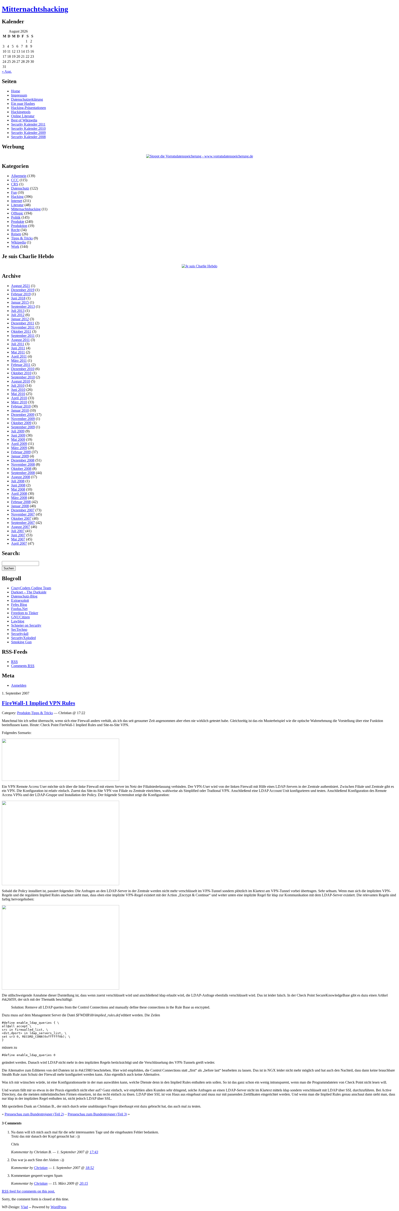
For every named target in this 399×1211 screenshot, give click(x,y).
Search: (11, 553)
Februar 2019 (21, 294)
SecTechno (19, 629)
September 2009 (23, 427)
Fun (14, 192)
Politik (16, 217)
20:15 (83, 1183)
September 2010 (23, 377)
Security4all (19, 634)
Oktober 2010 (21, 373)
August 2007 (20, 527)
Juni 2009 (18, 435)
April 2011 (19, 356)
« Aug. (7, 71)
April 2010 (19, 398)
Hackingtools (20, 112)
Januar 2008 (20, 506)
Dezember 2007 (22, 510)
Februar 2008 (21, 502)
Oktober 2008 (21, 469)
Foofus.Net (19, 609)
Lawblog (17, 621)
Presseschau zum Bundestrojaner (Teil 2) (34, 1114)
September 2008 (23, 473)
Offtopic (17, 213)
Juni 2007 (18, 535)
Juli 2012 (17, 315)
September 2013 (23, 306)
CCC (15, 180)
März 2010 (19, 402)
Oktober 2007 (21, 518)
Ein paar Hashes (23, 104)
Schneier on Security (26, 625)
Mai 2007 (18, 539)
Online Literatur (22, 116)
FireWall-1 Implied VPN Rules (38, 703)
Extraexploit (20, 600)
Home (15, 91)
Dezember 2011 (22, 323)
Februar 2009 (21, 452)
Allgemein (18, 176)
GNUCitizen (20, 617)
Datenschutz (20, 188)
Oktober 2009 (21, 423)
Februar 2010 (21, 406)
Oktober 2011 (21, 331)
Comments (22, 666)
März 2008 (19, 498)
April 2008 (19, 493)
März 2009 (19, 448)
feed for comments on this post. (28, 1191)
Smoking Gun (21, 642)
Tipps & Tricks (22, 238)
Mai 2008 (18, 489)
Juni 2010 (18, 390)
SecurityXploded (23, 638)
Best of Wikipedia (24, 120)
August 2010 (20, 381)
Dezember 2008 (22, 460)
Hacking (17, 197)
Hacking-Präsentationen (28, 108)
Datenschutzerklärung (27, 99)
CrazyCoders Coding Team (31, 588)
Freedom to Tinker (24, 613)
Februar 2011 (20, 365)
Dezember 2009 (22, 415)
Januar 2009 (20, 456)
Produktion (19, 226)
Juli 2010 (17, 385)
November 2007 (23, 514)
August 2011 (20, 340)
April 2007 (19, 543)
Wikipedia (18, 242)
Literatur (17, 205)
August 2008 (20, 477)
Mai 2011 (18, 352)
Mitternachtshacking (35, 9)
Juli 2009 (17, 431)
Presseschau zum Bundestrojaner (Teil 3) (97, 1114)
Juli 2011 (17, 344)
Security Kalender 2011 (28, 124)
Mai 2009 (18, 439)
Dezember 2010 (22, 369)
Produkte (17, 221)
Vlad (24, 1207)
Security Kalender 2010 (28, 128)
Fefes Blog (19, 605)
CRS (14, 184)
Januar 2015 (20, 302)
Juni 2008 (18, 485)
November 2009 (23, 419)
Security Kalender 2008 (28, 137)
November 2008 (23, 464)
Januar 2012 (20, 319)
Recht (15, 230)
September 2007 (23, 523)
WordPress (58, 1207)
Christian (41, 1168)
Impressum (19, 95)
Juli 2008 (17, 481)
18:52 (89, 1168)
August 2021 (20, 286)
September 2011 (23, 336)
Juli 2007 (17, 531)
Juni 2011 (18, 348)
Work (15, 246)
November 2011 (23, 327)
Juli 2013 (17, 311)
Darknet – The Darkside (28, 592)
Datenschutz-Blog (24, 596)
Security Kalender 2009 (28, 133)
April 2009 (19, 444)
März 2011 (19, 360)
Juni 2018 (18, 298)
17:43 (94, 1152)
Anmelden (18, 685)
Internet (16, 201)
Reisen (16, 234)
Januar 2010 (20, 410)
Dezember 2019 (22, 290)
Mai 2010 (18, 394)
